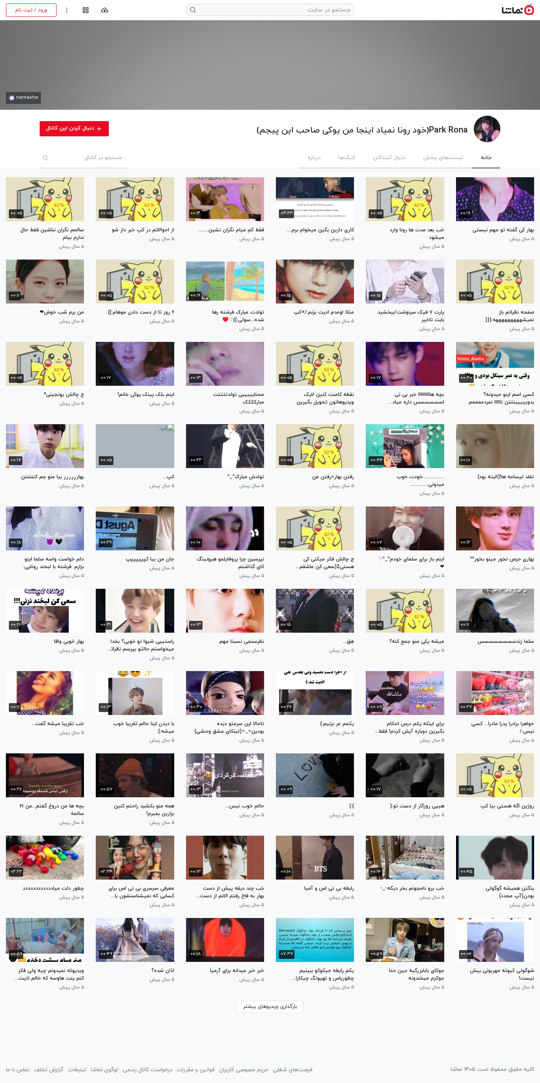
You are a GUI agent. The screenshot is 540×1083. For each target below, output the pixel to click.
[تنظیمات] (67, 10)
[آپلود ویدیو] (105, 10)
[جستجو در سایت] (193, 10)
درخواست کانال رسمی (147, 1070)
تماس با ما (18, 1070)
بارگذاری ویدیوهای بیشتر (270, 1006)
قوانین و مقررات (195, 1070)
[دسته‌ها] (85, 10)
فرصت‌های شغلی (292, 1070)
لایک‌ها (346, 158)
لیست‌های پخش (443, 158)
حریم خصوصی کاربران (243, 1070)
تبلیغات (77, 1070)
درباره (314, 158)
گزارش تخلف (48, 1070)
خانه (486, 158)
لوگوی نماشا (104, 1070)
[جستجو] (45, 157)
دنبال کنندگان (389, 158)
